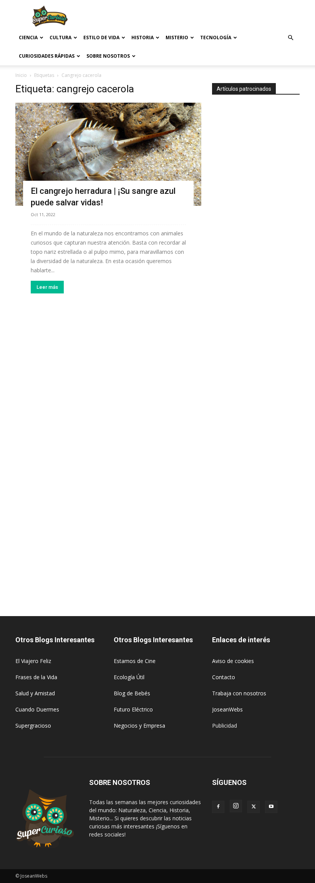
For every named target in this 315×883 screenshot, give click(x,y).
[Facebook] (218, 807)
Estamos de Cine (135, 661)
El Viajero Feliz (33, 661)
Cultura (60, 37)
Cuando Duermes (37, 709)
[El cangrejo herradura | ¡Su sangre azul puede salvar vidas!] (108, 154)
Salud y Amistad (35, 693)
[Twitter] (253, 807)
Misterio (177, 37)
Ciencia (28, 37)
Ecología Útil (129, 677)
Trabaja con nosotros (239, 693)
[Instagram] (236, 806)
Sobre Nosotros (108, 56)
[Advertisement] (209, 16)
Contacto (223, 677)
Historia (142, 37)
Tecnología (215, 37)
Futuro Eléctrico (133, 709)
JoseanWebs (227, 709)
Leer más (47, 287)
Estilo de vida (101, 37)
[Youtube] (271, 807)
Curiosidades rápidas (47, 56)
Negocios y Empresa (139, 725)
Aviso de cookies (233, 661)
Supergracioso (33, 725)
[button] (290, 38)
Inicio (21, 75)
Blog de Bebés (132, 693)
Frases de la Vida (36, 677)
